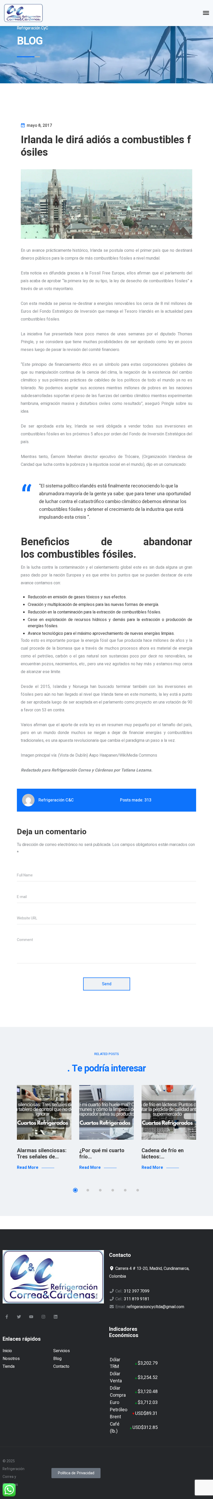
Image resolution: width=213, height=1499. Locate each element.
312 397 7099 (136, 1291)
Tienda (9, 1366)
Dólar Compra (118, 1391)
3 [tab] (100, 1190)
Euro (114, 1402)
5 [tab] (125, 1190)
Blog (57, 1359)
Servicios (61, 1351)
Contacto (61, 1366)
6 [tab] (137, 1190)
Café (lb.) (114, 1427)
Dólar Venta (116, 1377)
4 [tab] (112, 1190)
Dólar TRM (115, 1363)
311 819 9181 (136, 1299)
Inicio (7, 1351)
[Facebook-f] (7, 1317)
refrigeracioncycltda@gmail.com (155, 1307)
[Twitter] (19, 1317)
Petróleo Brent (118, 1413)
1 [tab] (75, 1190)
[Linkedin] (55, 1317)
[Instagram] (43, 1317)
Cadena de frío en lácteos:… (163, 1154)
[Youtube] (31, 1317)
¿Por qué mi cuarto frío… (101, 1154)
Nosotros (11, 1359)
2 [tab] (87, 1190)
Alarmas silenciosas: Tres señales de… (41, 1154)
